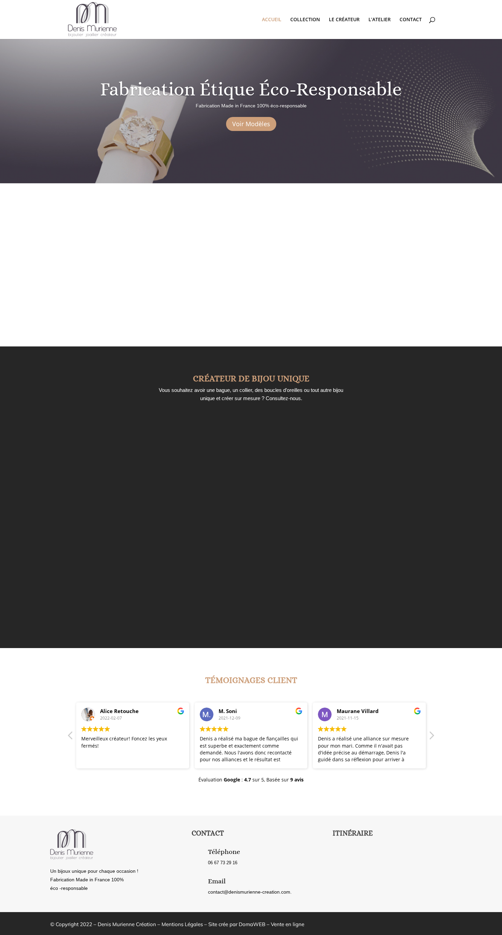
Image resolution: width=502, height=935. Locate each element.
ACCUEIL (271, 20)
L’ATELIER (379, 20)
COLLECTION (305, 20)
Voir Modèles (251, 124)
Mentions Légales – (185, 924)
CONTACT (411, 20)
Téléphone (224, 852)
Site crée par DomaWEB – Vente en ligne (256, 924)
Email (217, 881)
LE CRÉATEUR (344, 20)
